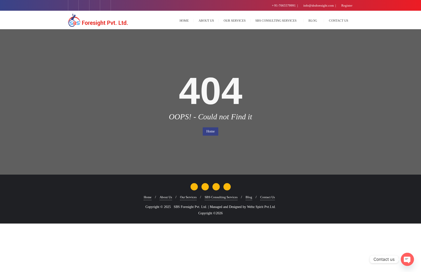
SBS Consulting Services (221, 197)
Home (210, 131)
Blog (249, 197)
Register (346, 5)
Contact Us (267, 197)
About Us (166, 197)
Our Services (188, 197)
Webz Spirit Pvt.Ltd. (261, 207)
